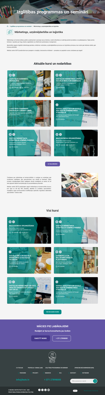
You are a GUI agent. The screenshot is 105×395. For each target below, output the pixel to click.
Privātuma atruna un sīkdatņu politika (20, 392)
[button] (95, 381)
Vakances (48, 373)
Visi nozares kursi (52, 312)
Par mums (23, 373)
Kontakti (73, 373)
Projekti (35, 373)
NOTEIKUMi (85, 373)
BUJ (60, 373)
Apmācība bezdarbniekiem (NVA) (80, 367)
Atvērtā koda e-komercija (91, 391)
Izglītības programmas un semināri (21, 26)
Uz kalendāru (52, 164)
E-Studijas (19, 367)
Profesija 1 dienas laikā (35, 367)
